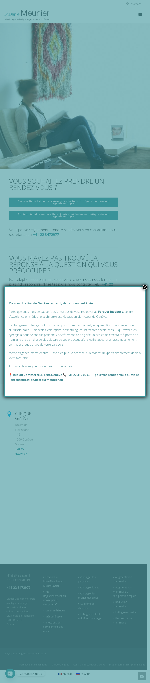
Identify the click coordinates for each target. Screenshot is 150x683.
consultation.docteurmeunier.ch (39, 380)
